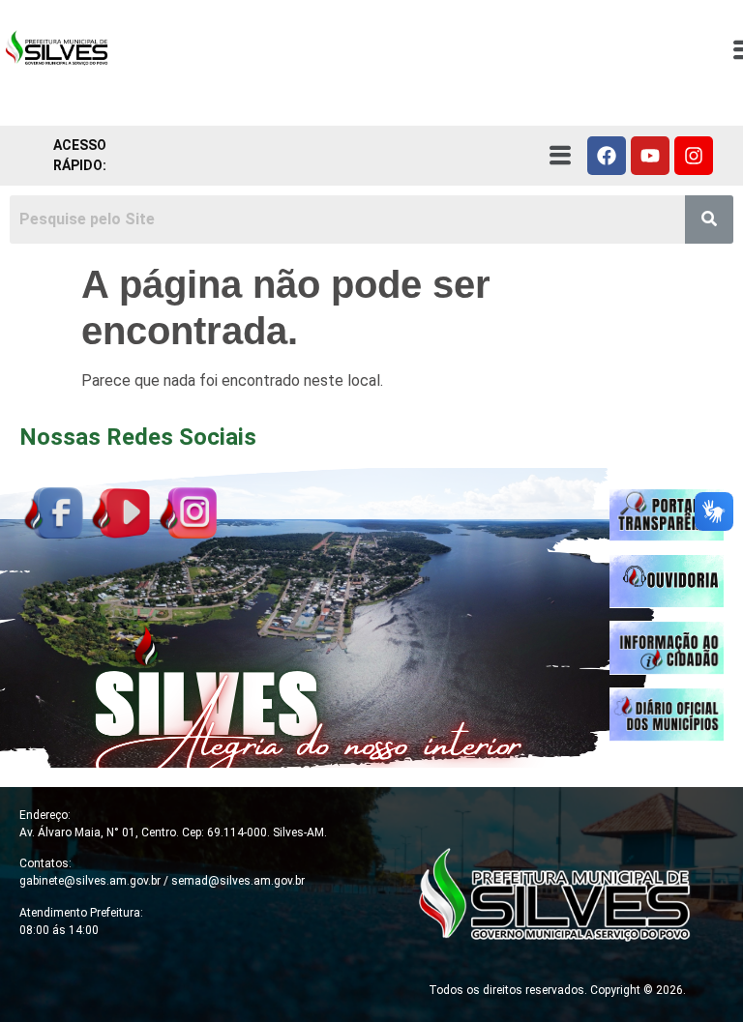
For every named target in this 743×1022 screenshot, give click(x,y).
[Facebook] (606, 155)
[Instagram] (693, 155)
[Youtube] (650, 155)
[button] (560, 155)
